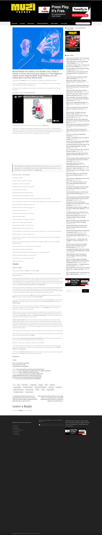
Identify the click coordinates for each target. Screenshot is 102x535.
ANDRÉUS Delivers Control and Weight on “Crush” (77, 170)
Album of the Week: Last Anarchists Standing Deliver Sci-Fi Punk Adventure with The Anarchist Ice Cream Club (77, 99)
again (18, 385)
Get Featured (17, 434)
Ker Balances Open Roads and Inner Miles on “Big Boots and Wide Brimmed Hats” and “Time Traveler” (77, 146)
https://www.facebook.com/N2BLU (20, 363)
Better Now (25, 385)
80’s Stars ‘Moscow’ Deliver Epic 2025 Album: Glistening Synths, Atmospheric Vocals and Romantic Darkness (76, 245)
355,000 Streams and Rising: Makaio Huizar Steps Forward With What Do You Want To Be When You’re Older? (77, 159)
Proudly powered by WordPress (18, 533)
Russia (42, 389)
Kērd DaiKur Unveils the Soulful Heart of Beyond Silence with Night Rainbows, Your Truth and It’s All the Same (77, 198)
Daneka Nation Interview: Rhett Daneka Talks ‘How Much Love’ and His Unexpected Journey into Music (78, 121)
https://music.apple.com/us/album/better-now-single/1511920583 (34, 370)
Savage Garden (50, 389)
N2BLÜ (37, 389)
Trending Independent (42, 23)
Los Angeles (58, 387)
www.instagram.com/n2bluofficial (20, 366)
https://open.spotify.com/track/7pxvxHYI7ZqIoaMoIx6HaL (30, 369)
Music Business (54, 23)
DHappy (40, 385)
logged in (21, 410)
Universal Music (29, 392)
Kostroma (51, 387)
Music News (14, 23)
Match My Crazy (29, 389)
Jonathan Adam (17, 387)
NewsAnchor (31, 533)
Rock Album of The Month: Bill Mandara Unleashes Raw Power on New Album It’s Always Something (77, 203)
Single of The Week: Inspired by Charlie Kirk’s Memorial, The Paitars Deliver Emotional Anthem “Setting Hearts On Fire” (77, 260)
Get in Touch (64, 23)
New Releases (30, 23)
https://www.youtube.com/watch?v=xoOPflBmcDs (29, 378)
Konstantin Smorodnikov (40, 387)
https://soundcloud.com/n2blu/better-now (29, 372)
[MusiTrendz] (23, 8)
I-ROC (46, 385)
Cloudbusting (33, 385)
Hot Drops (22, 23)
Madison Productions (18, 389)
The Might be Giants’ (18, 392)
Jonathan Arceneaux (27, 387)
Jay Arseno (52, 385)
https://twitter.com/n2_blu (18, 364)
